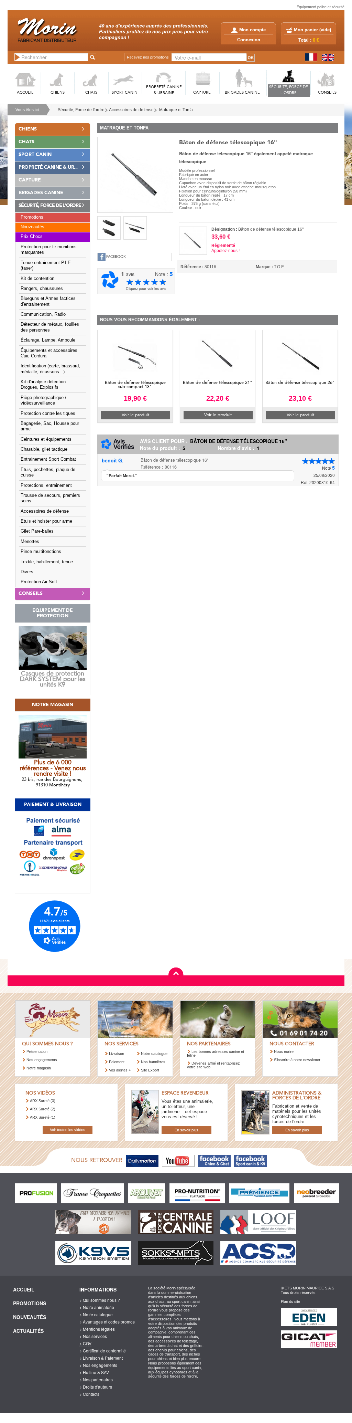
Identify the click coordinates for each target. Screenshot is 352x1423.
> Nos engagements (98, 1365)
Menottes (30, 541)
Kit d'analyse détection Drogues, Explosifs (43, 384)
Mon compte (252, 30)
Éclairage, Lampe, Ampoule (48, 340)
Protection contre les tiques (48, 413)
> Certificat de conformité (102, 1350)
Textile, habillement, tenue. (47, 561)
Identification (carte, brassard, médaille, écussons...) (50, 369)
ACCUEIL (25, 93)
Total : (308, 40)
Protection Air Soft (39, 581)
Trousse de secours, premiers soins (50, 498)
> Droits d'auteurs (95, 1387)
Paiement (116, 1062)
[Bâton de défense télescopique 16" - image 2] (109, 228)
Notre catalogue (154, 1053)
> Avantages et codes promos (107, 1322)
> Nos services (93, 1336)
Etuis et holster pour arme (46, 521)
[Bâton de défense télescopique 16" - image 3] (135, 228)
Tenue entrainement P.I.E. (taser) (46, 265)
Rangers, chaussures (42, 288)
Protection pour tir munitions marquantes (49, 249)
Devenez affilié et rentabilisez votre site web (213, 1065)
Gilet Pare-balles (37, 531)
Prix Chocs (32, 236)
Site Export (150, 1070)
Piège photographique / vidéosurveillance (43, 400)
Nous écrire (284, 1051)
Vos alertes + (120, 1070)
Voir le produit (135, 415)
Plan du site (290, 1301)
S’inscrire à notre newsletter (297, 1060)
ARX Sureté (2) (42, 1109)
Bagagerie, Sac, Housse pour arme (50, 426)
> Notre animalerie (96, 1307)
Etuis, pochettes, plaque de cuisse (48, 472)
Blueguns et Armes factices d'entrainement (48, 301)
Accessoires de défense (131, 109)
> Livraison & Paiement (101, 1358)
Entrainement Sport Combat (48, 459)
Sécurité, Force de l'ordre (81, 109)
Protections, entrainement (46, 485)
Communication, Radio (43, 314)
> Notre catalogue (96, 1314)
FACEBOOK (116, 257)
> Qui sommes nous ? (99, 1300)
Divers (27, 571)
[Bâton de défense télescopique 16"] (135, 173)
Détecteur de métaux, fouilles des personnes (50, 327)
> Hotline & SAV (94, 1372)
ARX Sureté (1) (42, 1117)
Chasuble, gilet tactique (44, 449)
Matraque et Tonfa (176, 109)
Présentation (36, 1051)
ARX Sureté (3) (42, 1101)
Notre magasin (38, 1068)
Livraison (116, 1053)
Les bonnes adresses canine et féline (215, 1053)
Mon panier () (312, 30)
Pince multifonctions (41, 551)
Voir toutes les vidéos (67, 1130)
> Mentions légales (97, 1329)
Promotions (32, 217)
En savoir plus (186, 1130)
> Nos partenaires (96, 1379)
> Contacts (89, 1394)
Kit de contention (37, 278)
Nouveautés (32, 226)
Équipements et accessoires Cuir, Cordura (49, 353)
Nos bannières (153, 1062)
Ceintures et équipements (46, 439)
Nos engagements (41, 1060)
